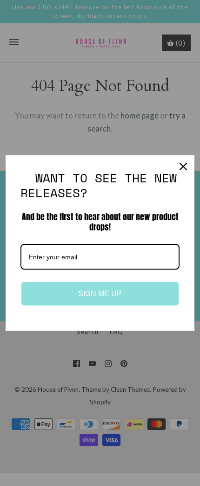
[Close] (183, 166)
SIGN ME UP (100, 294)
